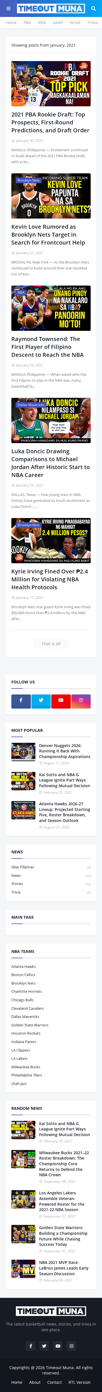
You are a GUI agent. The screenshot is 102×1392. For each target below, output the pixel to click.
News (51, 875)
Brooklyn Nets (23, 983)
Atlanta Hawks (23, 966)
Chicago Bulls (22, 999)
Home (11, 22)
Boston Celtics (23, 974)
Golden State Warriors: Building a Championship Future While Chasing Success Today (63, 1236)
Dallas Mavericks (25, 1016)
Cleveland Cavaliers (27, 1008)
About (35, 1382)
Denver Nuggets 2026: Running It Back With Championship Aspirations (64, 751)
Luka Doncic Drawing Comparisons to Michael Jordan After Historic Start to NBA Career (50, 463)
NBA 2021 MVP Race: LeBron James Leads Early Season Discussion (64, 1268)
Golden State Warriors (29, 1025)
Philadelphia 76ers (26, 1075)
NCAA (75, 22)
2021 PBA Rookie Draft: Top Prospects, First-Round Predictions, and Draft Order (50, 122)
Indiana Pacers (23, 1041)
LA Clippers (20, 1050)
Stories (51, 883)
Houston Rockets (26, 1033)
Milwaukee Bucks (25, 1066)
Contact (54, 1382)
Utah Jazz (19, 1083)
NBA (42, 22)
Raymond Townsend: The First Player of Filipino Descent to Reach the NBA (47, 347)
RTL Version (80, 1382)
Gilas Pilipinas (51, 866)
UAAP (58, 22)
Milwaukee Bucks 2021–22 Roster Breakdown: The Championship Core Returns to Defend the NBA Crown (64, 1163)
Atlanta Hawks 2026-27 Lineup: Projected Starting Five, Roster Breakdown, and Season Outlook (64, 812)
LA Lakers (19, 1058)
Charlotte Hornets (26, 991)
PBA (27, 22)
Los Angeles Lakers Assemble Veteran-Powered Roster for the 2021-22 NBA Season (61, 1201)
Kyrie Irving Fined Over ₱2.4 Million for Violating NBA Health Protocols (49, 579)
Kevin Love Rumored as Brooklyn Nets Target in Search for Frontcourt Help (48, 234)
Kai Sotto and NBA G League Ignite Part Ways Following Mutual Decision (64, 780)
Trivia (92, 22)
